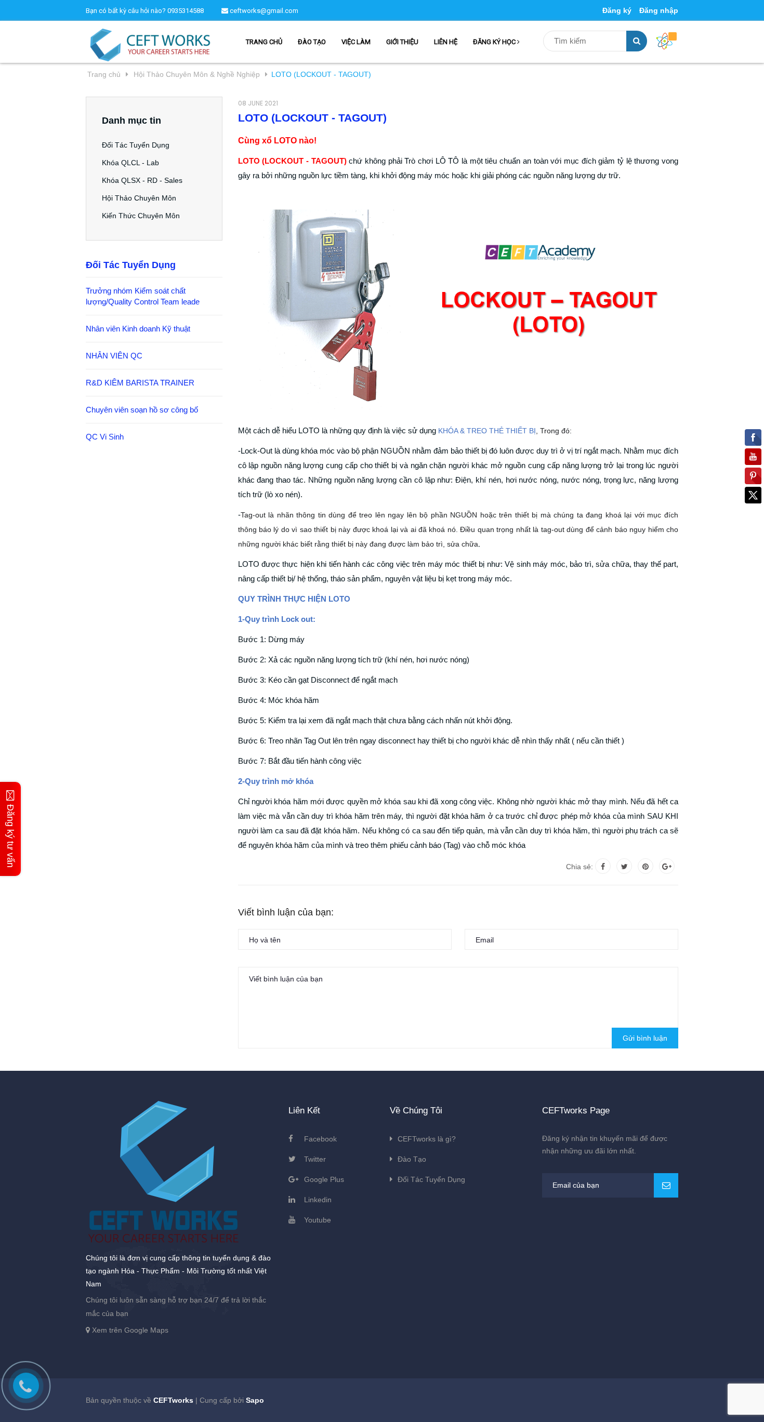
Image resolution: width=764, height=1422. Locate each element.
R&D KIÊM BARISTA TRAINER (140, 382)
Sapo (255, 1400)
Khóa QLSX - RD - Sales (142, 180)
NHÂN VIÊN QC (114, 355)
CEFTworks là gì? (427, 1139)
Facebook (320, 1139)
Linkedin (318, 1199)
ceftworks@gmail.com (263, 11)
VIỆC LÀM (356, 42)
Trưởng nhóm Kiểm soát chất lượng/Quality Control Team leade (143, 296)
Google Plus (324, 1179)
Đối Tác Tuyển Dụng (135, 145)
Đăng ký (616, 10)
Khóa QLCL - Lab (130, 162)
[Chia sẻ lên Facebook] (603, 866)
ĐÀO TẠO (312, 42)
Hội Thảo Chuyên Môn (139, 198)
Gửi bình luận (645, 1038)
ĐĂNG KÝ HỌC (495, 42)
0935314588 (185, 11)
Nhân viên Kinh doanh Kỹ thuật (138, 328)
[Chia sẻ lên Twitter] (624, 866)
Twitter (315, 1159)
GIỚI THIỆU (402, 42)
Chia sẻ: (579, 866)
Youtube (317, 1220)
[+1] (667, 866)
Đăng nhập (658, 10)
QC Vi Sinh (105, 436)
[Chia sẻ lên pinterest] (645, 866)
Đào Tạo (412, 1159)
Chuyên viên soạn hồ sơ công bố (142, 409)
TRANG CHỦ (264, 42)
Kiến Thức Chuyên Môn (141, 215)
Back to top (623, 1403)
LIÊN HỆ (445, 42)
